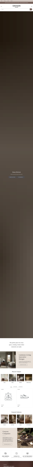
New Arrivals (21, 386)
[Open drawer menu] (1, 6)
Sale (11, 386)
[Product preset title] (8, 396)
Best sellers (15, 386)
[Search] (31, 9)
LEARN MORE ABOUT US (7, 444)
